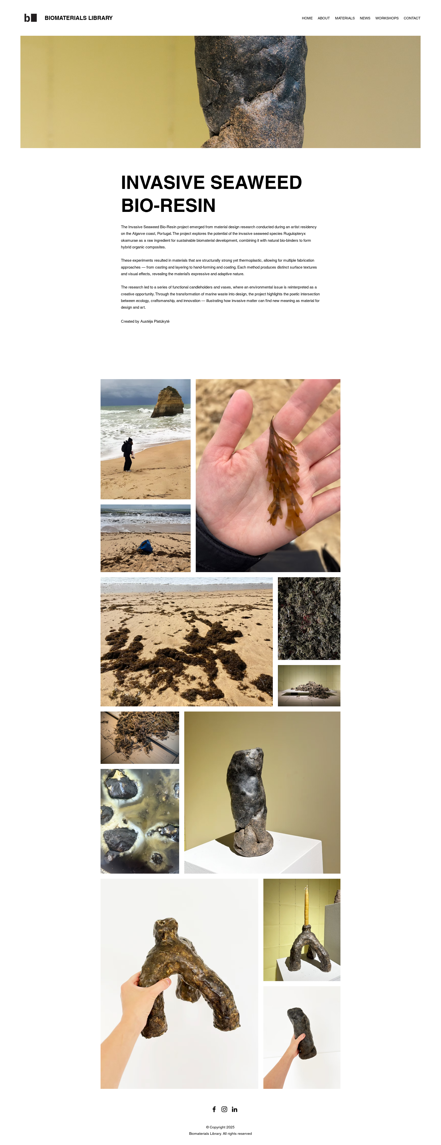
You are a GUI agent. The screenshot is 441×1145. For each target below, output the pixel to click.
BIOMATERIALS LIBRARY (79, 18)
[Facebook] (214, 1109)
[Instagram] (224, 1109)
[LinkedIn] (234, 1109)
